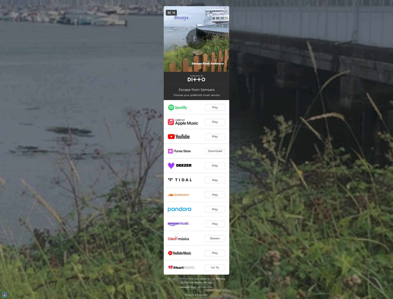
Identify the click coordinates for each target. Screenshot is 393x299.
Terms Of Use (203, 282)
